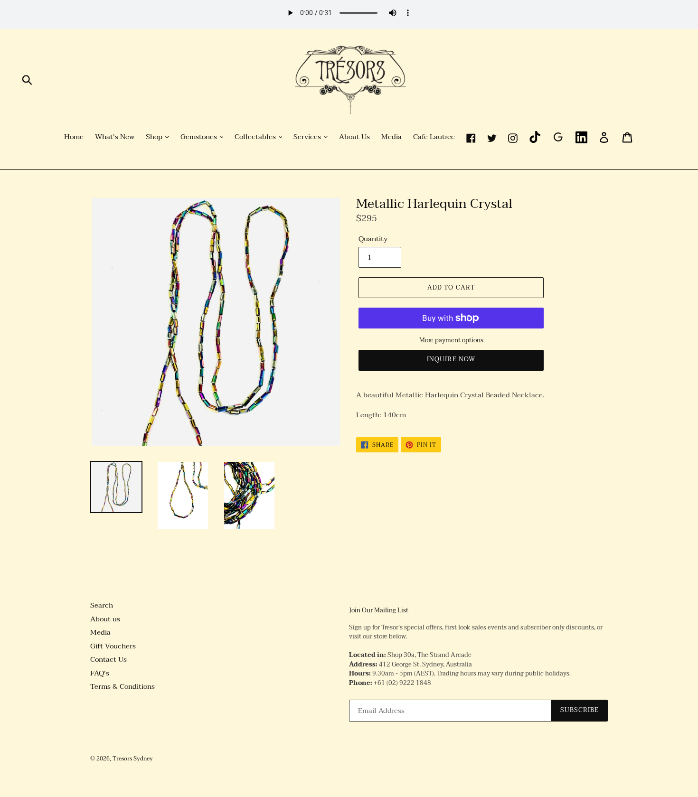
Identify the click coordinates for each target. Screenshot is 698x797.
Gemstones (199, 137)
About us (105, 619)
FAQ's (99, 673)
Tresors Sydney (133, 758)
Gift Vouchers (113, 646)
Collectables (256, 137)
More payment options (451, 341)
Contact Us (108, 659)
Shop (155, 137)
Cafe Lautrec (434, 137)
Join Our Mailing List (378, 611)
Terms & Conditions (122, 686)
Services (308, 137)
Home (74, 137)
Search (101, 605)
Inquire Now (451, 359)
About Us (354, 137)
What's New (114, 137)
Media (391, 137)
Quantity (372, 239)
